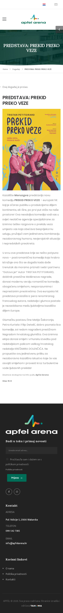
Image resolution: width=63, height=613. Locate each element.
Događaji (16, 69)
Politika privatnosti (14, 469)
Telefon (11, 526)
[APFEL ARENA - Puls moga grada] (33, 19)
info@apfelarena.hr (16, 543)
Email (9, 538)
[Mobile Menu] (4, 19)
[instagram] (17, 491)
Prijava (15, 478)
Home (5, 69)
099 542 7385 (13, 531)
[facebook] (9, 491)
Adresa (10, 512)
